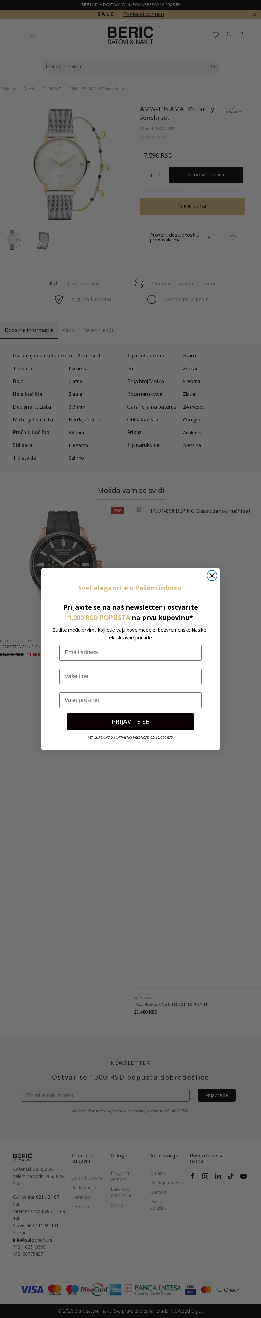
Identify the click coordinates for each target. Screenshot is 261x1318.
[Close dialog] (212, 575)
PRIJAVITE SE (130, 721)
